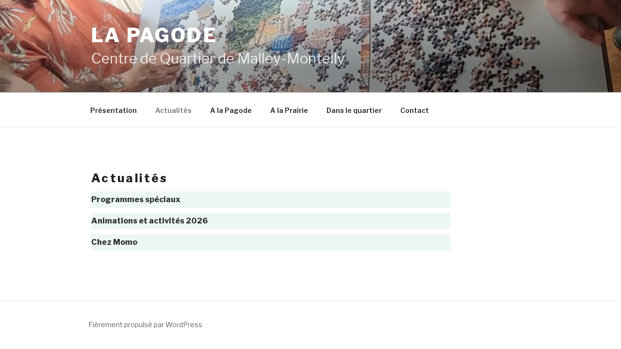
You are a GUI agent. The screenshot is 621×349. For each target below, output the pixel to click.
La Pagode (154, 35)
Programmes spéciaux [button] (135, 199)
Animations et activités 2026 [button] (149, 220)
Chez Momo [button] (114, 242)
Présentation (113, 110)
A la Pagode (231, 110)
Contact (414, 110)
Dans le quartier (354, 110)
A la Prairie (289, 110)
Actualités (173, 110)
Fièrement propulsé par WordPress (145, 324)
